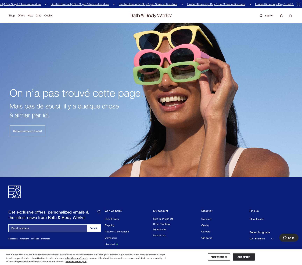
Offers (21, 15)
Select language (260, 232)
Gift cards (206, 237)
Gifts (38, 15)
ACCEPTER (244, 256)
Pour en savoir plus (76, 261)
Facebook (12, 238)
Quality (48, 15)
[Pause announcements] (298, 4)
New (30, 15)
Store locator (257, 218)
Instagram (24, 238)
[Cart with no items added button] (290, 16)
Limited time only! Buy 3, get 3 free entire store (73, 4)
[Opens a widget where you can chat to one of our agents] (289, 238)
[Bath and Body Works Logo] (151, 16)
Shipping (109, 225)
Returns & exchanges (117, 231)
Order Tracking (161, 224)
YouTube (35, 238)
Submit (94, 227)
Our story (206, 218)
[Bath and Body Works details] (99, 211)
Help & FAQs (112, 218)
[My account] (281, 16)
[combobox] (262, 238)
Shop (11, 15)
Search (269, 15)
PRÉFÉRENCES (219, 256)
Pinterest (45, 238)
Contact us (111, 237)
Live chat (110, 244)
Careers (205, 231)
